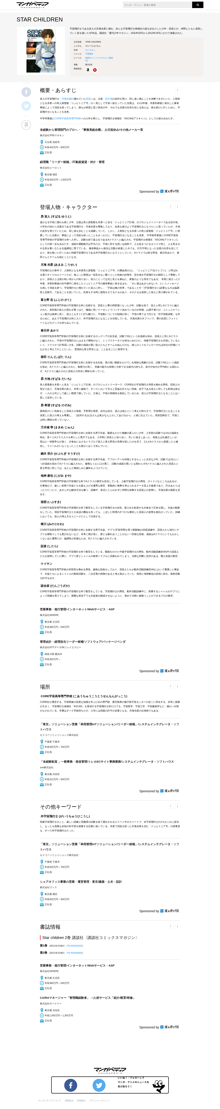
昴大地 (108, 98)
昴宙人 (89, 98)
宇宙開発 (89, 54)
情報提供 (69, 1100)
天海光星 (66, 98)
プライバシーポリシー (99, 1100)
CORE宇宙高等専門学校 (67, 118)
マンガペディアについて (49, 1100)
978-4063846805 (74, 953)
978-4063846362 (74, 946)
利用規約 (81, 1100)
